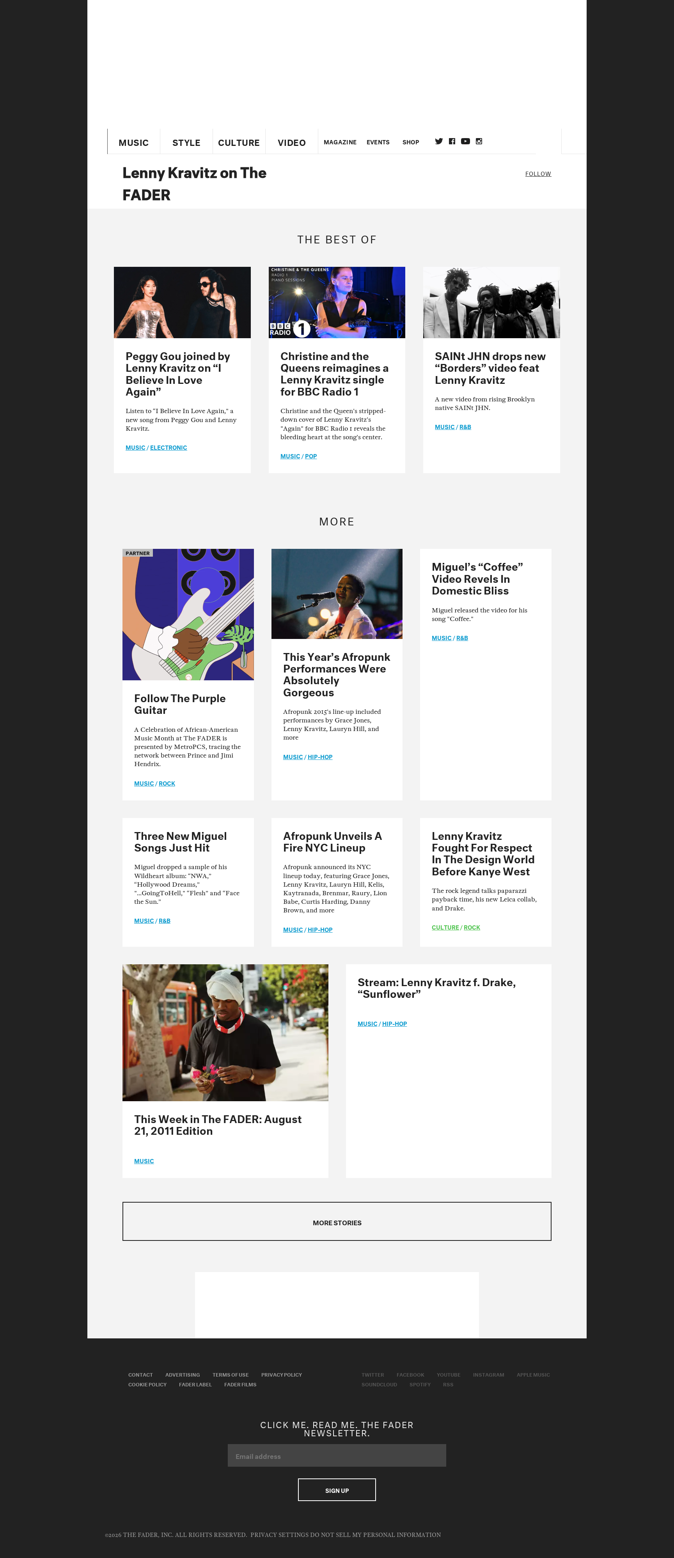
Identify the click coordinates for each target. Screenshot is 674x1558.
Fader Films (240, 1384)
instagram (479, 141)
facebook (452, 141)
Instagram (488, 1374)
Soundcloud (379, 1384)
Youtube (449, 1374)
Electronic (168, 446)
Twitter (439, 141)
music (135, 446)
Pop (311, 455)
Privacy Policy (281, 1374)
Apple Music (533, 1374)
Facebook (410, 1374)
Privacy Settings (279, 1535)
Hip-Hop (320, 756)
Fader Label (195, 1384)
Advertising (182, 1374)
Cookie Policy (147, 1384)
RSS (448, 1384)
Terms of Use (231, 1374)
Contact (140, 1374)
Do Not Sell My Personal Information (375, 1535)
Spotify (420, 1384)
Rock (167, 782)
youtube (465, 141)
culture (445, 926)
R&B (465, 426)
